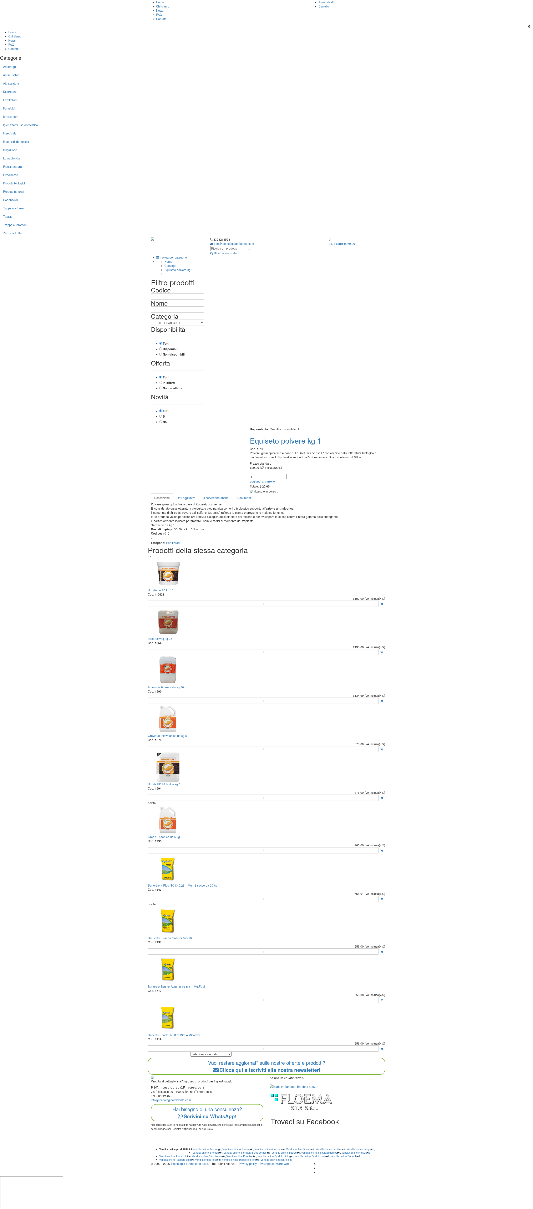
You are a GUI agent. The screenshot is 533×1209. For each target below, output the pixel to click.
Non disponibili (174, 354)
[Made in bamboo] (294, 1086)
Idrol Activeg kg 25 (160, 639)
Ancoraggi (9, 67)
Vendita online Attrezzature (269, 1149)
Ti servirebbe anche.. (216, 498)
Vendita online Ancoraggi (207, 1149)
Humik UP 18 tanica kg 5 (164, 784)
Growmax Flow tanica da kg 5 (167, 736)
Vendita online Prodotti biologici (275, 1156)
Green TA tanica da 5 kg (164, 837)
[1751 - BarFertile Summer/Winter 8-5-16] (266, 921)
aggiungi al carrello (262, 481)
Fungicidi (9, 108)
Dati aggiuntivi (186, 498)
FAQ (159, 14)
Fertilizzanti (10, 100)
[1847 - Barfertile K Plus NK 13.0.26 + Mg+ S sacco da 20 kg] (266, 868)
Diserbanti (9, 92)
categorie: (158, 543)
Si (164, 416)
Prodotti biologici (14, 183)
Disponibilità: (259, 429)
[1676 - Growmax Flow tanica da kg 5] (266, 719)
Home (160, 2)
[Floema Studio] (302, 1102)
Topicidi (8, 216)
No (165, 422)
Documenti (244, 498)
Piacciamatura (12, 166)
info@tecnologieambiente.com (171, 1100)
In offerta (169, 383)
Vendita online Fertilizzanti (331, 1149)
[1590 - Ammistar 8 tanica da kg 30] (266, 670)
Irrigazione (10, 150)
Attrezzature (11, 83)
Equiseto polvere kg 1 (178, 270)
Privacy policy (248, 1164)
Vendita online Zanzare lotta (276, 1159)
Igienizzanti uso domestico (20, 125)
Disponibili (170, 349)
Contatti (161, 19)
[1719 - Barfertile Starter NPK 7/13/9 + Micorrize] (266, 1018)
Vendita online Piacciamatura (208, 1156)
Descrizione (162, 498)
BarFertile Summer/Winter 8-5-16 (170, 938)
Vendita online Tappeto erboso (176, 1159)
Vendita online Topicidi (208, 1159)
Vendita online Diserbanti (300, 1149)
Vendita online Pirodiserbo (241, 1156)
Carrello (324, 6)
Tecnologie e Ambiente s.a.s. (190, 1164)
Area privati (326, 2)
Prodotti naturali (13, 191)
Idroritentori (10, 116)
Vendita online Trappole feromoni (240, 1159)
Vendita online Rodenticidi (345, 1156)
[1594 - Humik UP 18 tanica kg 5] (266, 767)
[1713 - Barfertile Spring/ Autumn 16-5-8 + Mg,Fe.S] (266, 969)
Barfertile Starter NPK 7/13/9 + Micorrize (174, 1035)
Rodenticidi (10, 200)
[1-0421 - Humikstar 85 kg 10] (266, 573)
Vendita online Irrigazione (355, 1152)
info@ (233, 243)
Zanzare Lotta (12, 233)
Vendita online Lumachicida (175, 1156)
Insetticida (9, 133)
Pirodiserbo (10, 175)
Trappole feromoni (15, 225)
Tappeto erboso (13, 208)
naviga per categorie (173, 257)
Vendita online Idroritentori (207, 1152)
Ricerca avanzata (225, 253)
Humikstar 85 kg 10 (160, 590)
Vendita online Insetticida (286, 1152)
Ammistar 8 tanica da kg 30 (166, 687)
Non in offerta (172, 388)
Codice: (156, 533)
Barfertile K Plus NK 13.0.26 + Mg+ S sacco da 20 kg (182, 885)
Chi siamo (162, 6)
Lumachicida (11, 158)
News (159, 10)
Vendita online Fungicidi (360, 1149)
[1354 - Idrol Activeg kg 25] (266, 622)
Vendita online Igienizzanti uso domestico (247, 1152)
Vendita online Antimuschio (237, 1149)
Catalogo (170, 266)
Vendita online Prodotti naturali (312, 1156)
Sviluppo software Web (274, 1164)
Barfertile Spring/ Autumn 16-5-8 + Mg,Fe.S (176, 986)
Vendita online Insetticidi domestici (320, 1152)
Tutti (166, 343)
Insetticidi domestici (16, 141)
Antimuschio (11, 75)
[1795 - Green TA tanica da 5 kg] (266, 820)
